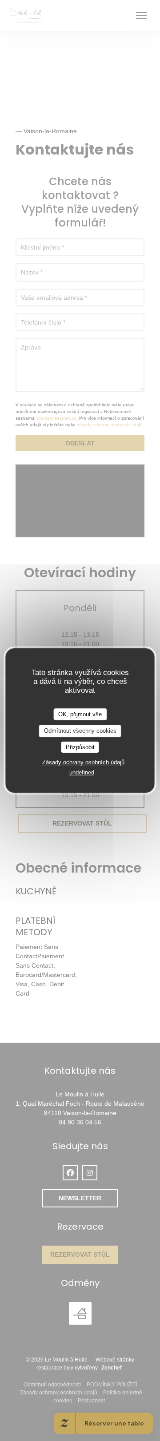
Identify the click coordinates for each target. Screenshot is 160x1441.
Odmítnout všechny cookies (80, 730)
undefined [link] (81, 772)
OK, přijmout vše (80, 714)
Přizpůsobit (80, 747)
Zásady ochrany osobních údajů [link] (83, 762)
